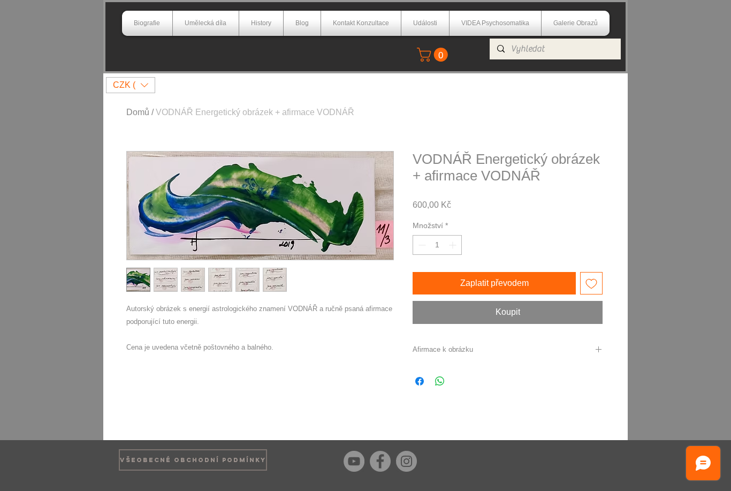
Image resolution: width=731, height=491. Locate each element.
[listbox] (130, 85)
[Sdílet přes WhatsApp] (439, 381)
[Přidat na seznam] (591, 283)
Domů (137, 112)
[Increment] (453, 245)
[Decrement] (421, 245)
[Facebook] (380, 461)
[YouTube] (354, 461)
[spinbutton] (437, 245)
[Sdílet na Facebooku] (419, 381)
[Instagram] (406, 461)
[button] (434, 55)
